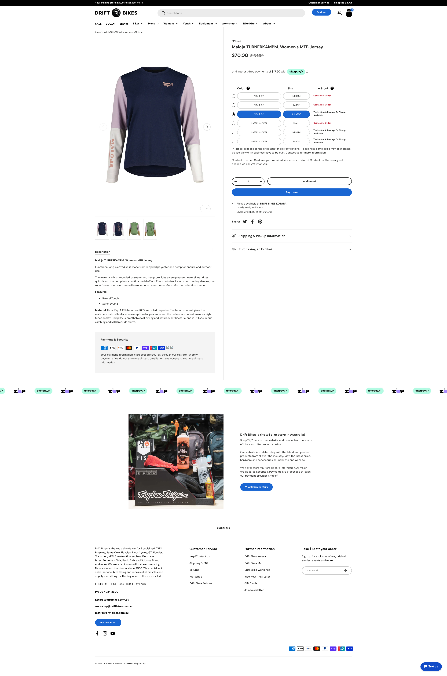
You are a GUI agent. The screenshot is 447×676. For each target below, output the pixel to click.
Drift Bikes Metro (254, 563)
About (267, 23)
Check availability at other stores (254, 211)
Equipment (206, 23)
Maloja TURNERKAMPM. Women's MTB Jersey (123, 32)
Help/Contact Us (199, 556)
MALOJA (236, 40)
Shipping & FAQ (343, 2)
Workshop (228, 23)
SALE (98, 23)
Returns (194, 570)
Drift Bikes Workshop (257, 570)
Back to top (223, 527)
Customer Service (319, 2)
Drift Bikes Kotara (255, 556)
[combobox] (231, 13)
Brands (124, 23)
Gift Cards (250, 583)
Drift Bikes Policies (200, 583)
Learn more (136, 2)
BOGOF (110, 23)
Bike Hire (249, 23)
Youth (186, 23)
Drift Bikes (107, 663)
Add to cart (309, 181)
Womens (168, 23)
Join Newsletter (254, 590)
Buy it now (292, 192)
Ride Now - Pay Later (257, 576)
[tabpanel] (155, 291)
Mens (151, 23)
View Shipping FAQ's (256, 486)
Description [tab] (102, 252)
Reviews (321, 12)
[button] (349, 13)
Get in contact (108, 622)
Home (98, 32)
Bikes (136, 23)
